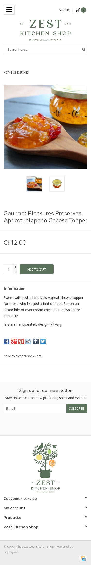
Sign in (64, 10)
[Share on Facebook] (6, 341)
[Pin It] (21, 341)
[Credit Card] (82, 558)
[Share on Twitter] (43, 341)
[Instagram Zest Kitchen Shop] (50, 424)
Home (8, 72)
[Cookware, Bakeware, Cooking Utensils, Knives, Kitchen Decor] (45, 30)
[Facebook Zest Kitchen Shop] (41, 424)
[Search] (83, 49)
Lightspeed (11, 552)
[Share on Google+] (14, 341)
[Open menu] (9, 10)
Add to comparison (19, 356)
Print (38, 356)
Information (14, 288)
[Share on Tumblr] (36, 341)
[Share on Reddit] (28, 341)
